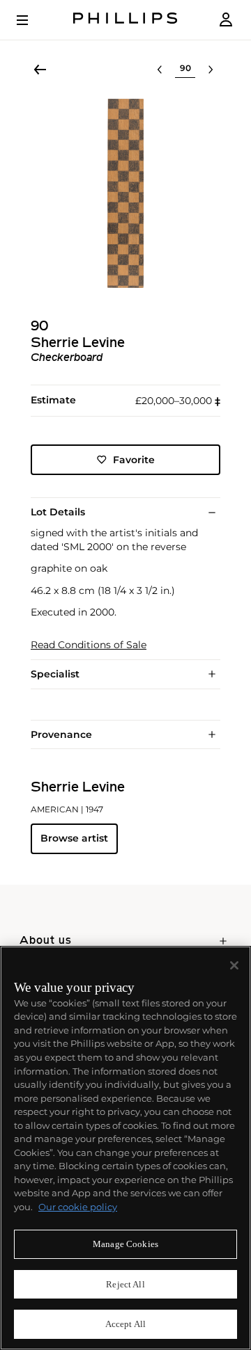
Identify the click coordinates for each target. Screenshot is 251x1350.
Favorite (134, 459)
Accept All (125, 1324)
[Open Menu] (32, 20)
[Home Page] (125, 20)
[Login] (226, 20)
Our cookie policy (77, 1206)
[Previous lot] (159, 69)
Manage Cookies (125, 1244)
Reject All (125, 1284)
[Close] (234, 965)
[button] (125, 193)
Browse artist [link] (74, 838)
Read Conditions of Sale (88, 645)
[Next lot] (210, 69)
